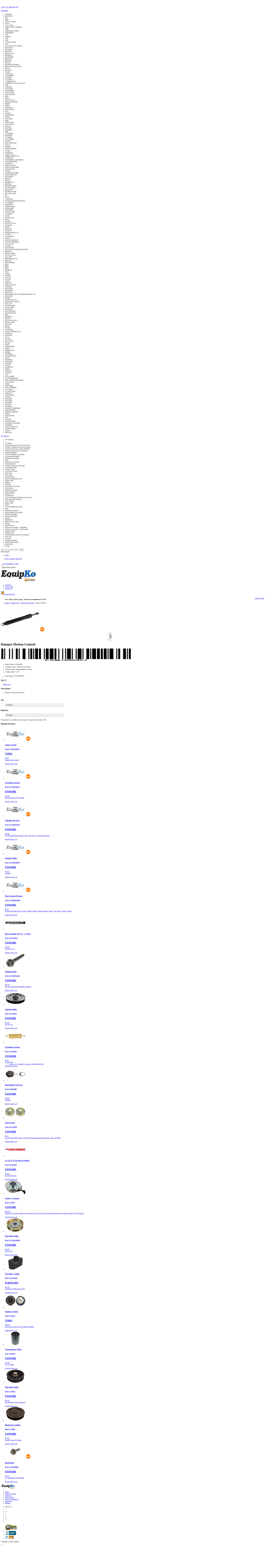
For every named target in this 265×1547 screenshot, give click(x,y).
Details (7, 764)
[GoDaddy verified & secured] (11, 1527)
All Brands (4, 11)
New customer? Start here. (13, 559)
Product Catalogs (10, 1494)
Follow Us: (8, 1507)
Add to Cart (6, 684)
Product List (14, 603)
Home (7, 603)
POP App (9, 594)
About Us (8, 585)
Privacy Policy (9, 1497)
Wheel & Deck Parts (27, 603)
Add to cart (13, 764)
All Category (5, 436)
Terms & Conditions (11, 1499)
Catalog (259, 598)
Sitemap (7, 1503)
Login (7, 555)
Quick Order (9, 587)
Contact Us (8, 589)
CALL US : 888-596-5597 (9, 7)
